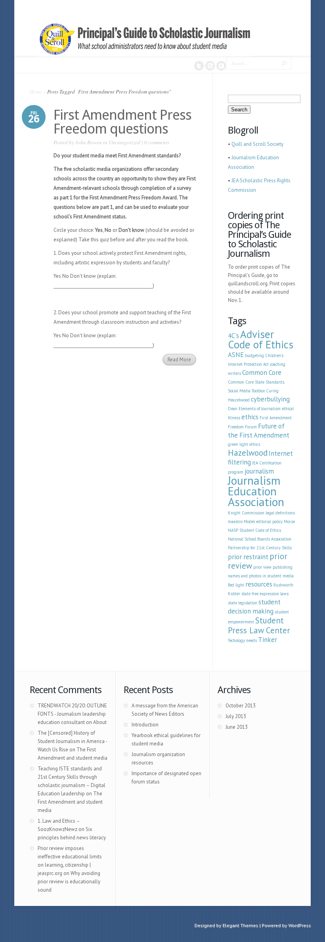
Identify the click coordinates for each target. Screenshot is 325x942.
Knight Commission (246, 513)
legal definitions (280, 513)
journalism (259, 471)
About (100, 722)
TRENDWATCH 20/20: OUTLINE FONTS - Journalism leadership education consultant (72, 714)
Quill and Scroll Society (257, 144)
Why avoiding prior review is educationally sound (69, 881)
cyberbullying (270, 399)
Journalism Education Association (256, 491)
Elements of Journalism (260, 408)
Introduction (145, 724)
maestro (235, 521)
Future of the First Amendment (258, 430)
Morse (289, 521)
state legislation (242, 603)
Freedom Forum (242, 427)
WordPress (299, 925)
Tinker (267, 639)
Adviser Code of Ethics (260, 339)
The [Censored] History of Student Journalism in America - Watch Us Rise (72, 741)
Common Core (261, 372)
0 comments (156, 142)
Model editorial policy (263, 521)
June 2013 (237, 727)
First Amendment (276, 417)
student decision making (254, 606)
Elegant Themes (240, 925)
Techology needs (242, 640)
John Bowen (88, 142)
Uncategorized (124, 142)
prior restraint (248, 556)
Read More (179, 359)
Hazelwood (248, 452)
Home (36, 91)
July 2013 (236, 716)
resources (258, 584)
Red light (236, 585)
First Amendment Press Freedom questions (122, 122)
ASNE (236, 354)
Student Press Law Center (259, 625)
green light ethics (244, 444)
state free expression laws (265, 593)
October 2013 (241, 705)
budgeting (254, 355)
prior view (262, 567)
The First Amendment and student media (70, 802)
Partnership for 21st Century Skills (260, 547)
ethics (249, 417)
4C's (233, 335)
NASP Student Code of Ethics (254, 530)
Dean (232, 408)
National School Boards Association (259, 539)
